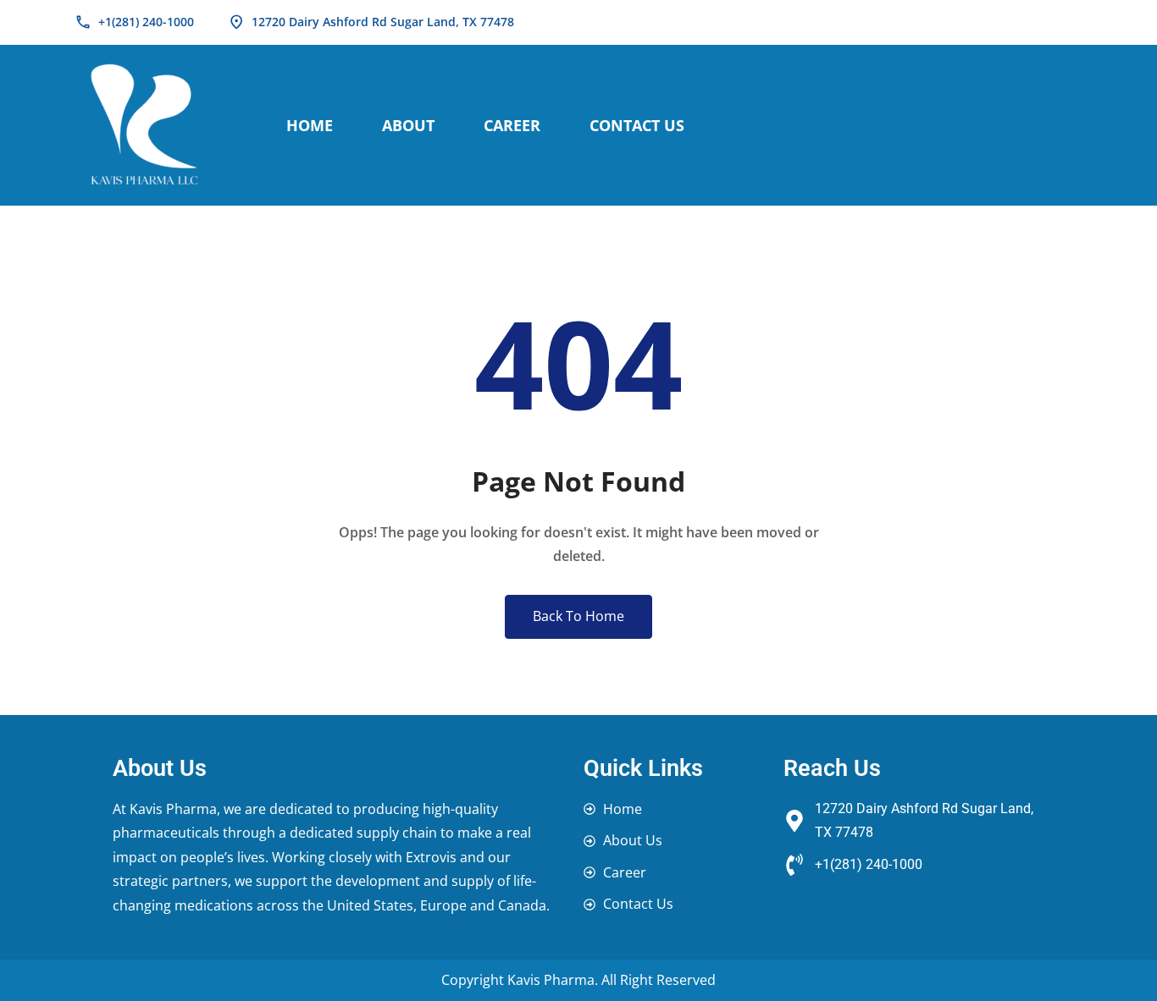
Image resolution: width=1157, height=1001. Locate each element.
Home (309, 125)
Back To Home (578, 616)
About (408, 125)
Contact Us (637, 125)
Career (512, 125)
